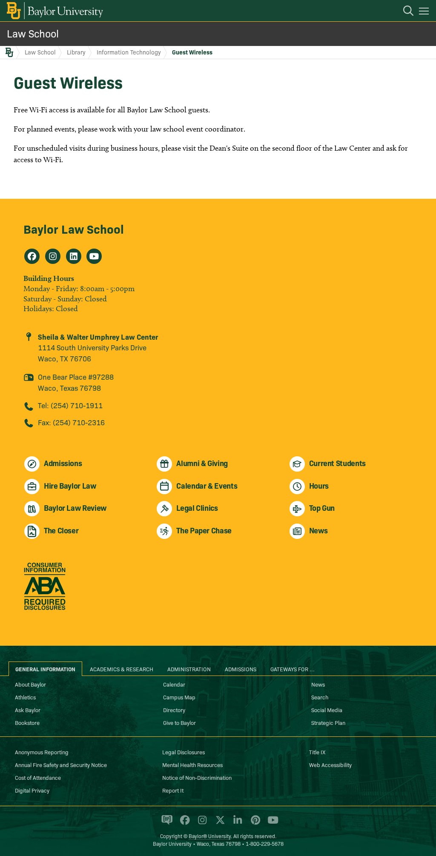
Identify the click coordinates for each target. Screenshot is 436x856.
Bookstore (27, 722)
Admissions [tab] (240, 669)
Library (76, 52)
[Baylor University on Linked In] (236, 823)
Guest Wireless (192, 52)
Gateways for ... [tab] (292, 669)
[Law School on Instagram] (52, 256)
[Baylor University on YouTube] (271, 823)
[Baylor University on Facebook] (183, 823)
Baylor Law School (73, 228)
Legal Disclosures (183, 752)
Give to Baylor (179, 722)
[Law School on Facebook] (31, 256)
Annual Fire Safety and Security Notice (61, 764)
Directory (174, 709)
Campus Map (179, 697)
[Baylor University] (54, 10)
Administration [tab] (189, 669)
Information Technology (129, 52)
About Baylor (30, 684)
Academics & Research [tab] (121, 669)
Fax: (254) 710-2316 (71, 422)
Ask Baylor (27, 709)
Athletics (25, 697)
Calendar (174, 684)
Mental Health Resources (192, 764)
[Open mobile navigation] (425, 12)
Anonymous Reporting (42, 752)
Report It (173, 790)
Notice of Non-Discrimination (197, 777)
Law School (33, 33)
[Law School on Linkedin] (73, 256)
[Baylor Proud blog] (165, 823)
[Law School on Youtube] (94, 256)
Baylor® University (210, 835)
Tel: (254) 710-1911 (70, 405)
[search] (404, 12)
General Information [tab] (45, 669)
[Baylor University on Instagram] (200, 823)
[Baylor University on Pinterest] (254, 823)
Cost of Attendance (38, 777)
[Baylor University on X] (218, 823)
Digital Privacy (32, 790)
